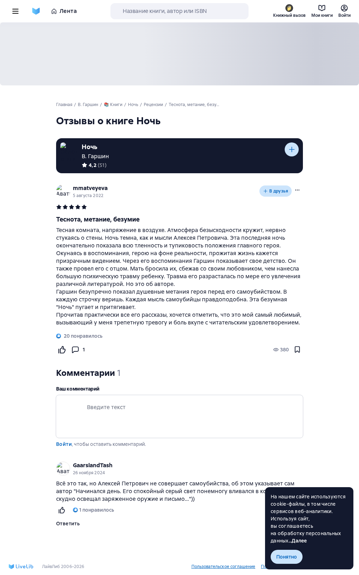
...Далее (298, 541)
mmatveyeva (90, 188)
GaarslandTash (93, 465)
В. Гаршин (95, 156)
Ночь (90, 147)
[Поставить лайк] (61, 350)
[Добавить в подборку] (292, 149)
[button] (297, 190)
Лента (68, 11)
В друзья (278, 191)
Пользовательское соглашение (223, 566)
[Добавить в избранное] (297, 350)
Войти (64, 444)
